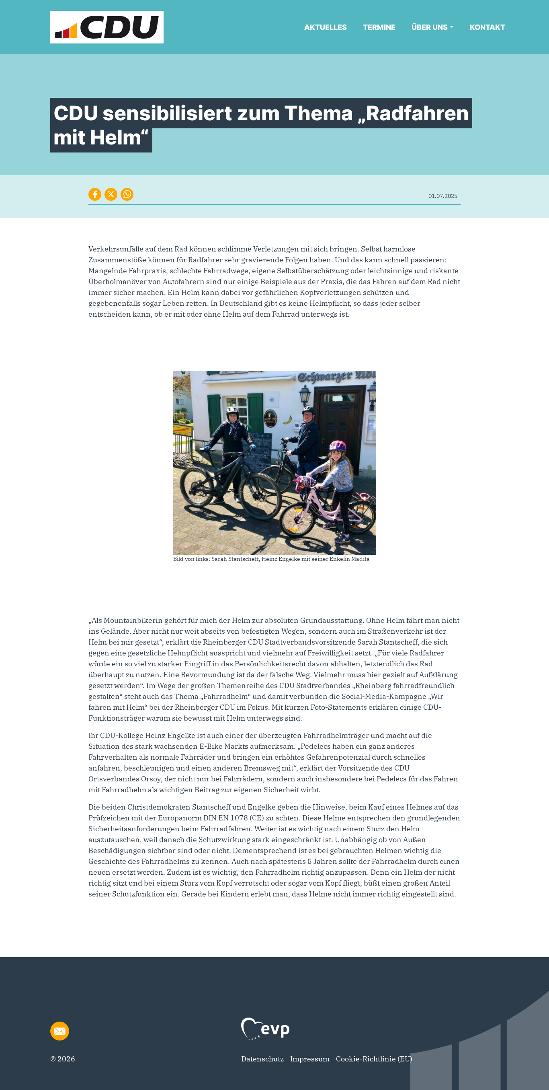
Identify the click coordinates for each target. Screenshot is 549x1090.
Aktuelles (325, 27)
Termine (379, 27)
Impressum (310, 1058)
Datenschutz (262, 1058)
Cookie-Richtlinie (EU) (374, 1058)
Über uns (430, 27)
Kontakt (487, 27)
